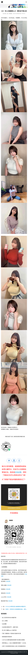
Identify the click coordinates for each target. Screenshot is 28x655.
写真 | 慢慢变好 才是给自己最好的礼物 (11, 633)
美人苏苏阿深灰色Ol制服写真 (9, 617)
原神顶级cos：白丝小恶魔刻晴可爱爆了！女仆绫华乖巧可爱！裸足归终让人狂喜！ (14, 643)
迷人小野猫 (5, 620)
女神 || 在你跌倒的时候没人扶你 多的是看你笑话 (14, 646)
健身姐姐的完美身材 (7, 636)
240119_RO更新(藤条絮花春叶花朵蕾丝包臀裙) (13, 639)
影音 (5, 13)
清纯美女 (10, 13)
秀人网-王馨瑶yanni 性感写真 (9, 630)
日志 (7, 13)
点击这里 (18, 472)
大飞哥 (16, 653)
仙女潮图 (4, 623)
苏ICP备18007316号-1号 (22, 651)
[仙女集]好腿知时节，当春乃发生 (10, 627)
